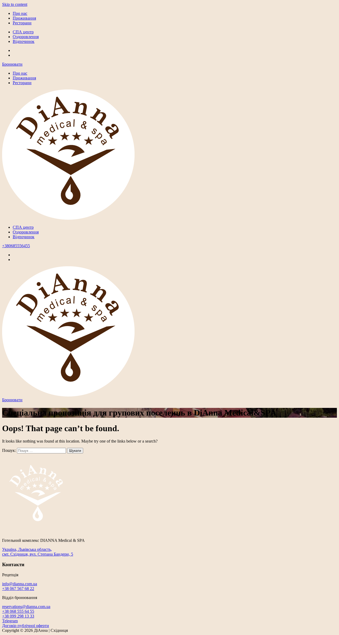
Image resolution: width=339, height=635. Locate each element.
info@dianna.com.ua (19, 584)
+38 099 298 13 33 (18, 616)
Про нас (20, 13)
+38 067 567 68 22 (18, 588)
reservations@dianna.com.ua (26, 606)
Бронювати (12, 64)
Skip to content (14, 4)
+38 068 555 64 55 (18, 611)
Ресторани (22, 23)
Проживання (24, 18)
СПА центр (23, 32)
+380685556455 (16, 246)
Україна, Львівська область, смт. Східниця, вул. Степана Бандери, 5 (37, 551)
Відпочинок (23, 41)
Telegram (10, 621)
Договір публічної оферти (25, 625)
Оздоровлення (26, 36)
